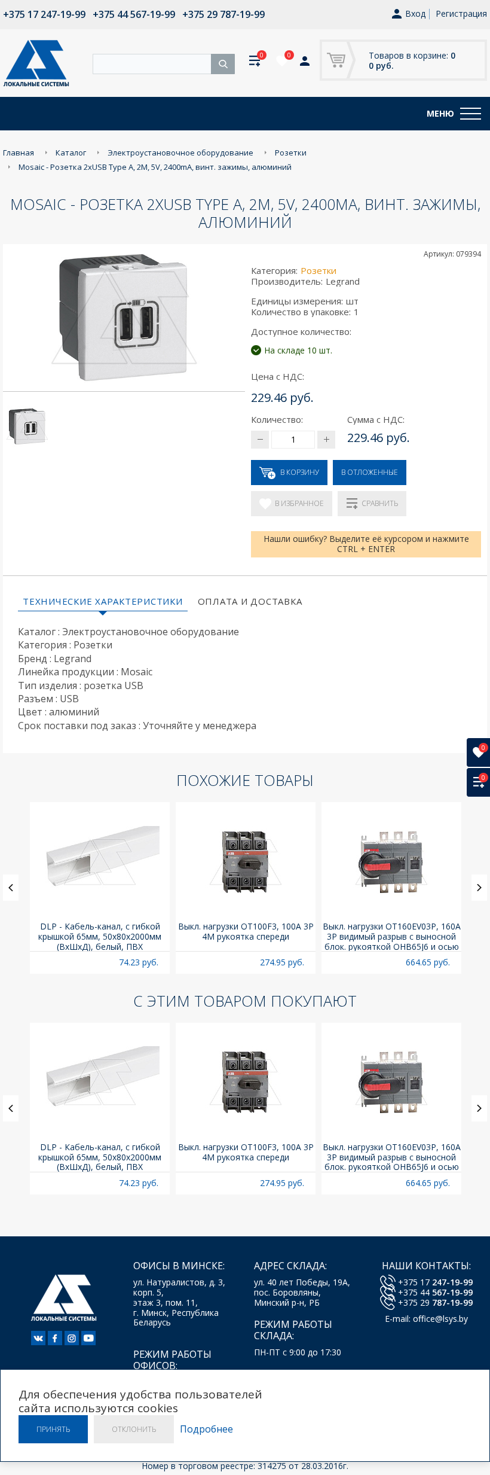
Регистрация (461, 13)
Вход (415, 14)
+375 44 (435, 1292)
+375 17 (435, 1282)
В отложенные (369, 472)
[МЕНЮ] (470, 114)
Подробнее (206, 1429)
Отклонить (134, 1429)
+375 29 (435, 1302)
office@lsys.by (440, 1318)
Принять (53, 1429)
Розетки (318, 270)
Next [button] (479, 887)
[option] (100, 888)
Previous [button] (11, 887)
